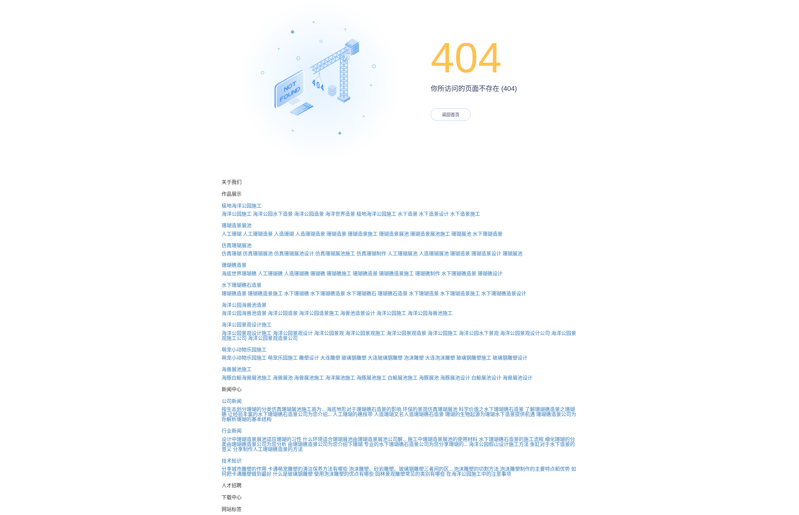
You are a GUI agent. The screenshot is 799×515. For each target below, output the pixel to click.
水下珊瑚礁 (296, 293)
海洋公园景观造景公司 (273, 338)
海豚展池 (429, 377)
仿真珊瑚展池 (237, 245)
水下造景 (408, 214)
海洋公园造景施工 (319, 313)
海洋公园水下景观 (479, 333)
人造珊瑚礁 (296, 273)
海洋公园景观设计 (293, 333)
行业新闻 (232, 431)
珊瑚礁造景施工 (396, 273)
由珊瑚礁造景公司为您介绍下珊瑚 (325, 444)
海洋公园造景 (309, 214)
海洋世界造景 (340, 214)
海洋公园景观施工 (365, 333)
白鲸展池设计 (486, 377)
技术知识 (232, 461)
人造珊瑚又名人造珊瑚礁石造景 (409, 414)
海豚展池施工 (371, 377)
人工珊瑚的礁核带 (353, 414)
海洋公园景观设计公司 (525, 333)
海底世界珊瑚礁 (239, 273)
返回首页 (450, 114)
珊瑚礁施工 (338, 273)
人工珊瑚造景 (258, 234)
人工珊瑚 (232, 234)
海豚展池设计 (455, 377)
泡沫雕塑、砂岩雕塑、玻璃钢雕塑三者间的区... (401, 469)
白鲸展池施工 (403, 377)
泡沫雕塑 (414, 357)
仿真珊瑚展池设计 (294, 253)
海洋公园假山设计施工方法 (499, 444)
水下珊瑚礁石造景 (242, 285)
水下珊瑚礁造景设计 (503, 293)
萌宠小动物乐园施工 (244, 349)
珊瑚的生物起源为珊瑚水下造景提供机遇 (490, 414)
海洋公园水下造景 (273, 214)
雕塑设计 (309, 357)
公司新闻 (232, 401)
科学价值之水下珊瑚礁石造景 (491, 409)
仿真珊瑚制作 (371, 253)
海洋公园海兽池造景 (244, 305)
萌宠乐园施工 (283, 357)
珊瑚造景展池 (237, 225)
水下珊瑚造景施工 (460, 293)
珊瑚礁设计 (490, 273)
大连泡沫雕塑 (440, 357)
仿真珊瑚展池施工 (335, 253)
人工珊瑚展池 (403, 253)
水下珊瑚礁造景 (458, 273)
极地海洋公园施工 (242, 205)
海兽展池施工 (237, 369)
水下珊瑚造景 (487, 234)
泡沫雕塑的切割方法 (476, 469)
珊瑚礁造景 (234, 265)
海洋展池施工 (340, 377)
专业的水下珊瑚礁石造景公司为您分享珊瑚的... (416, 444)
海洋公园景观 (329, 333)
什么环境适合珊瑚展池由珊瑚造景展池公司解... (354, 439)
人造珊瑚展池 (434, 253)
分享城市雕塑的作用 (244, 469)
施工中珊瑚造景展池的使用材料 (443, 439)
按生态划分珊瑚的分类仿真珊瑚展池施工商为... (273, 409)
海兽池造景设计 (357, 313)
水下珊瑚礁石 (361, 293)
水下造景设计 (434, 214)
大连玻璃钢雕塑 (385, 357)
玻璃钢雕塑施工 (473, 357)
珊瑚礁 (317, 273)
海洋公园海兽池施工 (430, 313)
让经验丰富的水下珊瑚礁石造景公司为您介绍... (279, 414)
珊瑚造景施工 (363, 234)
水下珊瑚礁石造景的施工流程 (511, 439)
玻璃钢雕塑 (353, 357)
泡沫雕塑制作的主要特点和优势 (535, 469)
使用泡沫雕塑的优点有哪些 (344, 474)
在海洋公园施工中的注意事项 (478, 474)
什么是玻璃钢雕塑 (293, 474)
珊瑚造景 (336, 234)
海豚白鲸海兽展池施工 (247, 377)
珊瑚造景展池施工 (430, 234)
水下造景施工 (465, 214)
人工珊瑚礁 (270, 273)
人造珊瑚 (284, 234)
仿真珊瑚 (232, 253)
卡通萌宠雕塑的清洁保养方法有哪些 (308, 469)
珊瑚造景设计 (486, 253)
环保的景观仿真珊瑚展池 (430, 409)
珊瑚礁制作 (427, 273)
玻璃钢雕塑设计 (510, 357)
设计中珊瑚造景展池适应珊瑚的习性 (261, 439)
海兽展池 (283, 377)
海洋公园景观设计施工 (247, 324)
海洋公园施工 (237, 214)
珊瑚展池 (461, 234)
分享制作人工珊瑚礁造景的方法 (268, 449)
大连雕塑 (330, 357)
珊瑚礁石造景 (393, 293)
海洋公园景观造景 (406, 333)
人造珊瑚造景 (310, 234)
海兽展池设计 (517, 377)
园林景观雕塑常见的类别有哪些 (410, 474)
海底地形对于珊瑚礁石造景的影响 (363, 409)
